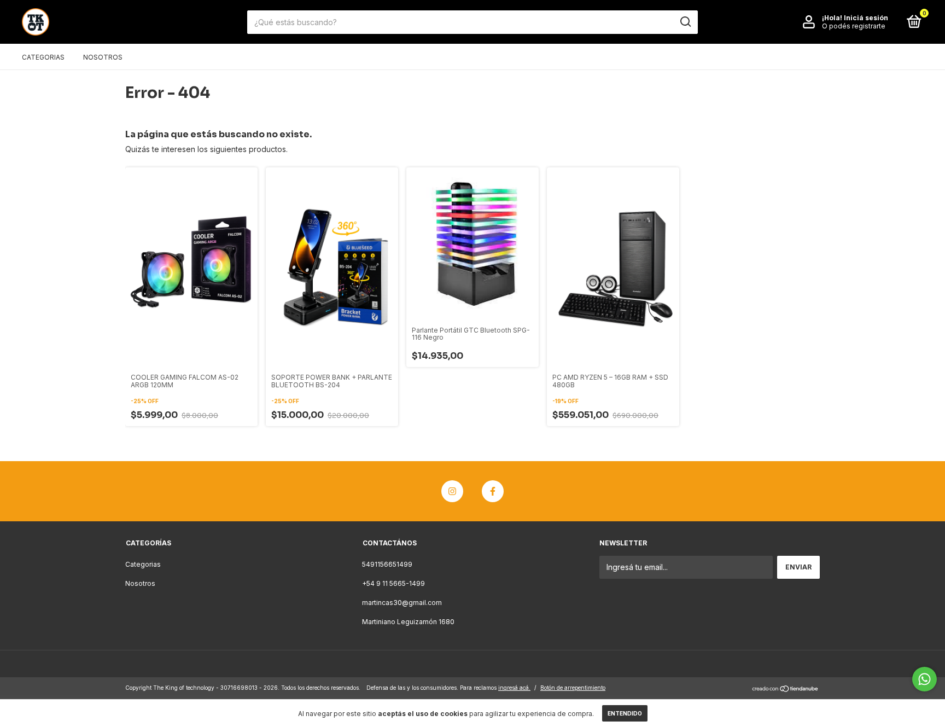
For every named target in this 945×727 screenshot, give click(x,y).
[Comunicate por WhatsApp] (924, 679)
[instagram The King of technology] (452, 491)
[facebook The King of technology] (493, 491)
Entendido (625, 713)
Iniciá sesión (866, 18)
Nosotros (102, 57)
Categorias (43, 57)
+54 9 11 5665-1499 (393, 583)
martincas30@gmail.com (402, 602)
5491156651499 (387, 564)
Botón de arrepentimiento (572, 687)
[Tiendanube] (785, 689)
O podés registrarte (853, 26)
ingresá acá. (514, 687)
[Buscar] (685, 22)
